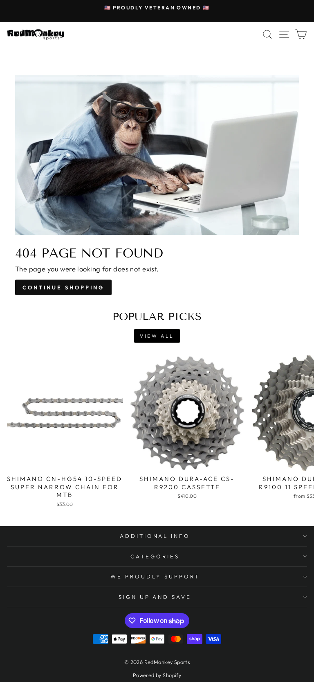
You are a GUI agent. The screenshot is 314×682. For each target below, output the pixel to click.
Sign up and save (155, 597)
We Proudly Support (155, 576)
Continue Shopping (63, 287)
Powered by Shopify (157, 675)
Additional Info (155, 536)
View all (157, 336)
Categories (154, 556)
